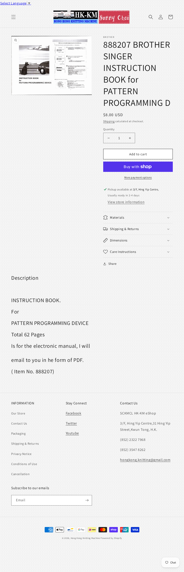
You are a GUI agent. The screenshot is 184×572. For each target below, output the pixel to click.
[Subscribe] (87, 500)
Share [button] (112, 264)
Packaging (18, 433)
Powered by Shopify (111, 538)
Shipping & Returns (25, 444)
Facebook (73, 413)
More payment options (138, 177)
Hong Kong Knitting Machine (85, 538)
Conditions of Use (24, 464)
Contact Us (19, 423)
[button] (13, 17)
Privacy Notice (21, 454)
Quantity (108, 129)
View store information (126, 202)
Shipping (109, 121)
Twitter (71, 423)
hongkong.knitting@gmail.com (145, 459)
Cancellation (20, 474)
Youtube (72, 433)
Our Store (18, 413)
